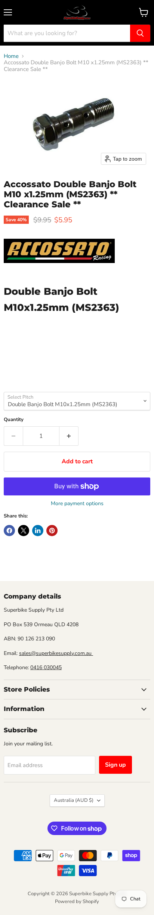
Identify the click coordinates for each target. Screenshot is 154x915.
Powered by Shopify (77, 901)
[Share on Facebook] (9, 530)
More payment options (77, 504)
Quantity (14, 420)
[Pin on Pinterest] (52, 530)
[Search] (140, 33)
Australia (73, 800)
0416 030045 (46, 667)
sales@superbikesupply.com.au (56, 653)
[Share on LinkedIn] (37, 530)
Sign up (115, 765)
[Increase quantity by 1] (68, 436)
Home (11, 56)
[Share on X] (23, 530)
